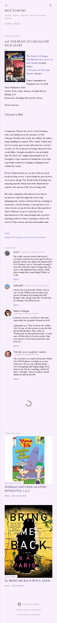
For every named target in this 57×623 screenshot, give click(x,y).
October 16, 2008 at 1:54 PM (26, 354)
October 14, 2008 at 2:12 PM (33, 252)
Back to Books (15, 10)
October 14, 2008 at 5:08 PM (36, 285)
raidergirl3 (18, 285)
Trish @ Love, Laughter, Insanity (29, 352)
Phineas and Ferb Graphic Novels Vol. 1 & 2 (26, 489)
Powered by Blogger (30, 604)
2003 (13, 237)
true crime (33, 237)
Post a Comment (19, 496)
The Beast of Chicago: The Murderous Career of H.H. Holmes (39, 59)
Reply (16, 279)
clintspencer (36, 610)
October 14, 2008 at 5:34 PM (27, 313)
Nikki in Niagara (21, 311)
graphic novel (22, 237)
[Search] (50, 4)
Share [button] (7, 233)
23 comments (17, 586)
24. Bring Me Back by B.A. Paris (27, 580)
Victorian (42, 237)
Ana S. (16, 252)
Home (8, 23)
